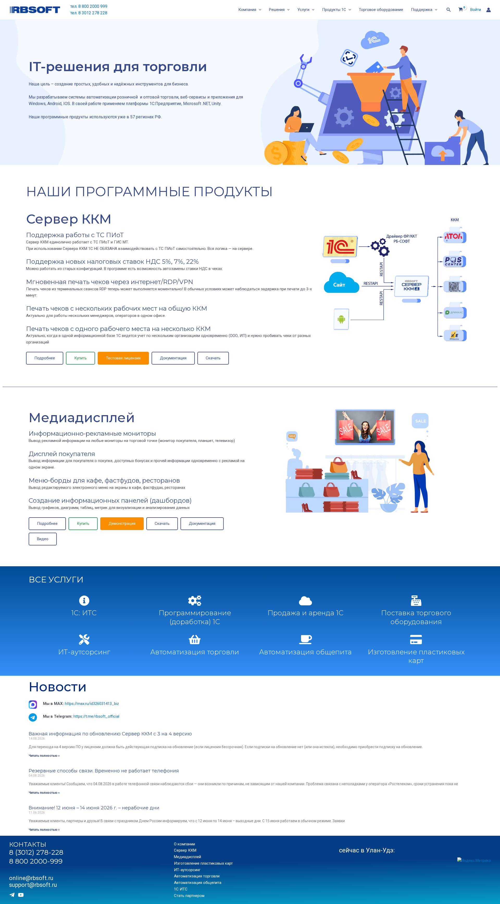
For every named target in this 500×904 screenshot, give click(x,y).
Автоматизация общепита (305, 652)
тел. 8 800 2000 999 (88, 6)
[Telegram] (12, 895)
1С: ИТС (84, 613)
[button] (44, 358)
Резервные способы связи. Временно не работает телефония (104, 771)
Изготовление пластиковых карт (416, 656)
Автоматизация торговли (194, 652)
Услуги (303, 9)
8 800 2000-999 (36, 861)
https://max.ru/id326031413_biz (92, 703)
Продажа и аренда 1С (305, 613)
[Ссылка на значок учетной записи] (488, 10)
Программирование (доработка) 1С (195, 617)
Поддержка (421, 9)
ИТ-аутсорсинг (84, 652)
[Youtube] (21, 895)
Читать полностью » (44, 756)
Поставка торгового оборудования (416, 617)
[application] (258, 10)
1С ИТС (181, 889)
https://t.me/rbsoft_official (96, 716)
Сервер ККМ (69, 219)
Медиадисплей (82, 418)
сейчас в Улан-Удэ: (367, 850)
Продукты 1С (334, 9)
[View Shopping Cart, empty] (460, 9)
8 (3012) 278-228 (36, 852)
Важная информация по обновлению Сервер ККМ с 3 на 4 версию (110, 734)
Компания (247, 9)
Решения (277, 9)
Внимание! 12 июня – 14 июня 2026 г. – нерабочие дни (94, 808)
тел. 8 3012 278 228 (88, 12)
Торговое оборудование (381, 9)
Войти (475, 9)
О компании (184, 844)
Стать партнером (189, 895)
